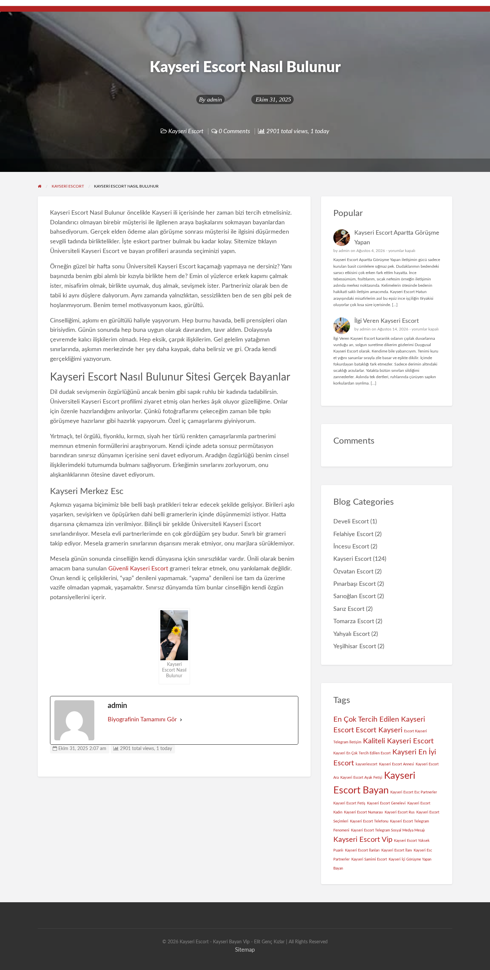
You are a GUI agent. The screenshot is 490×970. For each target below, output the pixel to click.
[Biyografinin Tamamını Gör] (181, 719)
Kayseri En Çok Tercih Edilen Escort (362, 753)
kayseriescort (366, 764)
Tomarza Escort (353, 621)
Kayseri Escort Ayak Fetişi (361, 777)
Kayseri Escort (185, 131)
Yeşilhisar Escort (354, 646)
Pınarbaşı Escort (354, 584)
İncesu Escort (351, 546)
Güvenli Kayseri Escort (138, 568)
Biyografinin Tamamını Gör (142, 720)
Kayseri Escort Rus (400, 812)
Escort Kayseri (379, 730)
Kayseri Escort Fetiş (349, 803)
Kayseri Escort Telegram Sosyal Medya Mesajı (388, 830)
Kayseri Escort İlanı (396, 850)
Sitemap (245, 950)
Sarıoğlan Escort (354, 596)
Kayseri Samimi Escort (369, 859)
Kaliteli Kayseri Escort (398, 741)
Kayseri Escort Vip (362, 839)
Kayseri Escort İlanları (362, 850)
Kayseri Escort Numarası (363, 812)
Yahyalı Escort (351, 634)
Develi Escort (351, 521)
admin (214, 99)
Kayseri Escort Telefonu (369, 821)
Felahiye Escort (353, 534)
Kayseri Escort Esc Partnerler (413, 792)
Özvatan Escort (353, 571)
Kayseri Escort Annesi (396, 764)
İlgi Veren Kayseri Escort (386, 321)
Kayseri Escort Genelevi (386, 803)
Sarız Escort (348, 609)
